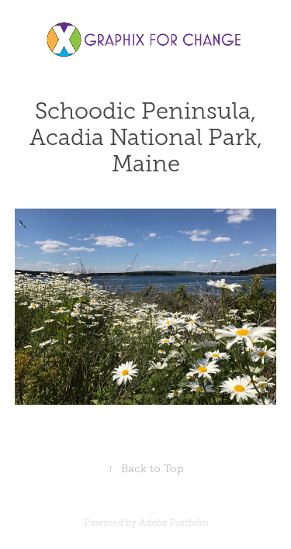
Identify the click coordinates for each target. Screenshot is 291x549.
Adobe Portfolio (173, 522)
